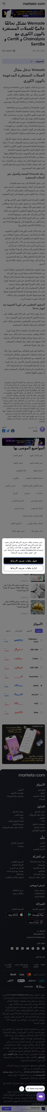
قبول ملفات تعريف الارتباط (23, 560)
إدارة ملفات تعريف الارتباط (23, 568)
